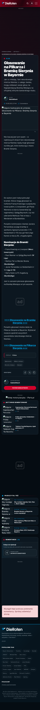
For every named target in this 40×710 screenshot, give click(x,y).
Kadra (29, 658)
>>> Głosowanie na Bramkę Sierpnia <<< (20, 321)
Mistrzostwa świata (8, 658)
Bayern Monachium (8, 651)
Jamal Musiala (26, 662)
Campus (33, 669)
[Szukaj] (27, 3)
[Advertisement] (20, 29)
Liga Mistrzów (13, 673)
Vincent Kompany (20, 658)
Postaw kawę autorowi (20, 388)
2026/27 (5, 654)
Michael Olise (13, 654)
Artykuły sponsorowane (9, 685)
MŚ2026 (26, 669)
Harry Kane (23, 654)
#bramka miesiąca (10, 365)
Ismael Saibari (17, 665)
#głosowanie (8, 361)
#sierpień (19, 365)
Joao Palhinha (17, 669)
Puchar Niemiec (7, 665)
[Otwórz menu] (36, 3)
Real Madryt (17, 677)
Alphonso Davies (7, 677)
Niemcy (5, 673)
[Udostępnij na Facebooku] (25, 372)
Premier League (7, 669)
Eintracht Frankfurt (25, 673)
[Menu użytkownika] (32, 3)
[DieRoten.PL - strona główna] (9, 3)
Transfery (18, 651)
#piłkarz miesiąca (18, 361)
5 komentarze (24, 103)
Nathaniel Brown (15, 662)
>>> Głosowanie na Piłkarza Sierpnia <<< (20, 347)
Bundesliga (26, 651)
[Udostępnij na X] (30, 372)
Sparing (25, 677)
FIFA (25, 665)
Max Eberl (5, 662)
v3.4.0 (3, 641)
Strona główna (6, 51)
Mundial (34, 651)
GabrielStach (15, 383)
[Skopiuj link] (34, 372)
